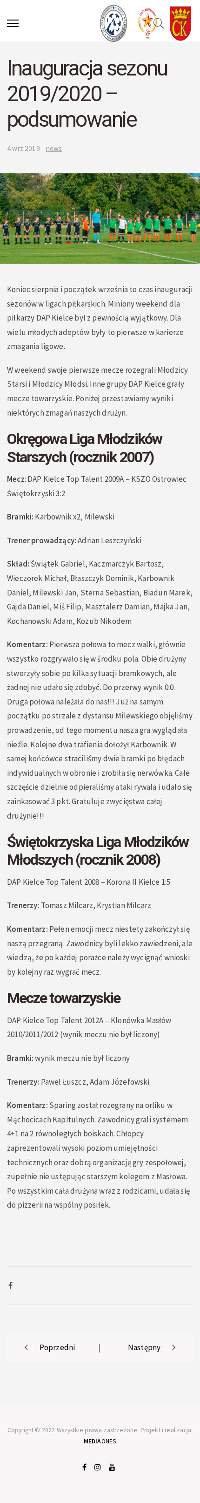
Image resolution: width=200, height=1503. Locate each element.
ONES (100, 1441)
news (54, 148)
